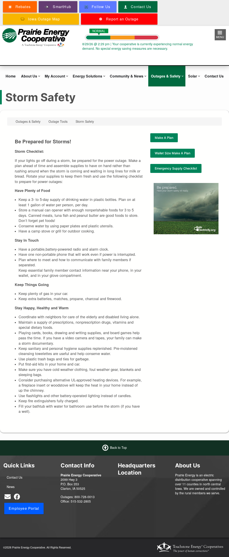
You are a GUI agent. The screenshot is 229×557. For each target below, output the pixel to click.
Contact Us (214, 76)
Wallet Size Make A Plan (172, 153)
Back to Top (118, 447)
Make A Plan (164, 138)
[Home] (36, 37)
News (11, 486)
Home (11, 76)
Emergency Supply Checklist (176, 168)
